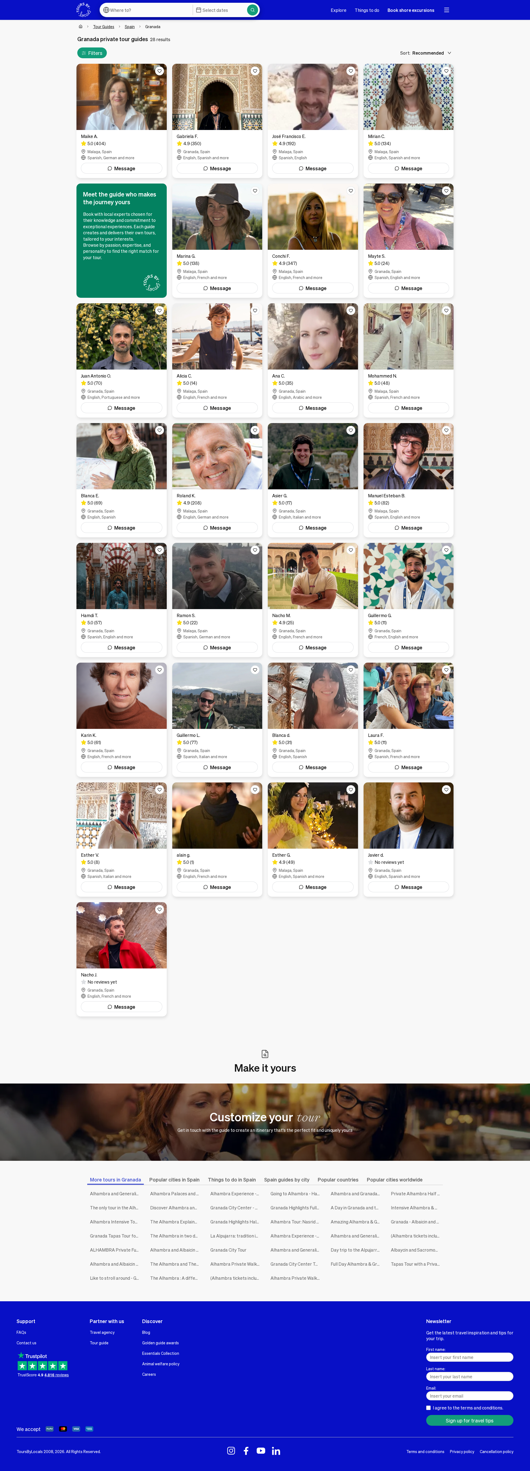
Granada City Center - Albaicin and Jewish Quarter (236, 1207)
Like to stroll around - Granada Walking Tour (116, 1278)
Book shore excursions (411, 10)
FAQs (21, 1332)
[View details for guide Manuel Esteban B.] (409, 480)
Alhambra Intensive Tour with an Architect (116, 1222)
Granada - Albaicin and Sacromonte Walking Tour (417, 1222)
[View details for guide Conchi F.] (313, 241)
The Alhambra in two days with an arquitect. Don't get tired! (176, 1236)
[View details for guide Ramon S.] (217, 600)
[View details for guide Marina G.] (217, 241)
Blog (146, 1332)
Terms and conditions (425, 1451)
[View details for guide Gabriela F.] (217, 121)
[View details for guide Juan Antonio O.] (121, 360)
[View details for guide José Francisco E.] (313, 121)
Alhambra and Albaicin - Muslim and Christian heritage (176, 1250)
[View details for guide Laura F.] (409, 720)
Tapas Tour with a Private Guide (417, 1264)
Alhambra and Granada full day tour (357, 1193)
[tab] (115, 1179)
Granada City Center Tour (296, 1264)
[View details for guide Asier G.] (313, 480)
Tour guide (99, 1342)
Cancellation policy (496, 1451)
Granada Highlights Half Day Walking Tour (236, 1222)
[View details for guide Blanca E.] (121, 480)
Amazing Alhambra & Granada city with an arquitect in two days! (357, 1222)
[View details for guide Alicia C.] (217, 360)
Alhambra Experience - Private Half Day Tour (236, 1193)
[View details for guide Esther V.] (121, 839)
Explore (338, 10)
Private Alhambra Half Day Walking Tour (417, 1193)
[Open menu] (447, 10)
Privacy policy (462, 1451)
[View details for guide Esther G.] (313, 839)
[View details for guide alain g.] (217, 839)
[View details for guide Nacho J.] (121, 959)
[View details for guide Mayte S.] (409, 241)
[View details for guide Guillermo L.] (217, 720)
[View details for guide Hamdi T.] (121, 600)
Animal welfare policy (160, 1363)
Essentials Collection (160, 1353)
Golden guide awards (160, 1342)
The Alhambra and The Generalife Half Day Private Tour (176, 1264)
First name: (436, 1349)
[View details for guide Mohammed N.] (409, 360)
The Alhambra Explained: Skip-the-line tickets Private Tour (176, 1222)
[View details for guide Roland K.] (217, 480)
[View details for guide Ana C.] (313, 360)
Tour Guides (103, 26)
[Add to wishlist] (159, 71)
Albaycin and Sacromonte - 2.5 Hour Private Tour (417, 1250)
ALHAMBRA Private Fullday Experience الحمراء (116, 1250)
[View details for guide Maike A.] (121, 121)
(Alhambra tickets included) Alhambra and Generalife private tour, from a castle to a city (417, 1236)
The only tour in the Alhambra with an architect (116, 1207)
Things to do (367, 10)
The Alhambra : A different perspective (176, 1278)
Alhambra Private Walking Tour (236, 1264)
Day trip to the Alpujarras (356, 1250)
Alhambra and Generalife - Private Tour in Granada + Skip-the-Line (296, 1250)
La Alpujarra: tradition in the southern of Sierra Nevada (236, 1236)
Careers (149, 1374)
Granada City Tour (228, 1250)
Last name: (435, 1368)
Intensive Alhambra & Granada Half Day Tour (417, 1207)
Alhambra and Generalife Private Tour (357, 1236)
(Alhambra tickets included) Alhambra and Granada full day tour (236, 1278)
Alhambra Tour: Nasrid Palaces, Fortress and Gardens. (296, 1222)
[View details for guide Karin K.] (121, 720)
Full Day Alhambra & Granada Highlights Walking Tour (357, 1264)
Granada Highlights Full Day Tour (296, 1207)
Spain (130, 26)
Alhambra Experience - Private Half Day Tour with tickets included (296, 1236)
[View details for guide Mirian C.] (409, 121)
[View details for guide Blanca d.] (313, 720)
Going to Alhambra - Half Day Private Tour (296, 1193)
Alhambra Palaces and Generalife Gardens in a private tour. (176, 1193)
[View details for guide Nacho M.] (313, 600)
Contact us (26, 1342)
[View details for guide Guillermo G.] (409, 600)
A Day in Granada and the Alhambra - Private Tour (357, 1207)
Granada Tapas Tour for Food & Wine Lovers (116, 1236)
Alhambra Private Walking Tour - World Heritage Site (296, 1278)
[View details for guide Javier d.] (409, 839)
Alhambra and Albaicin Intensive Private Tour (116, 1264)
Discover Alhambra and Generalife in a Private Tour (176, 1207)
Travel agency (102, 1332)
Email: (431, 1387)
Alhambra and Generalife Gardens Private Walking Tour (116, 1193)
